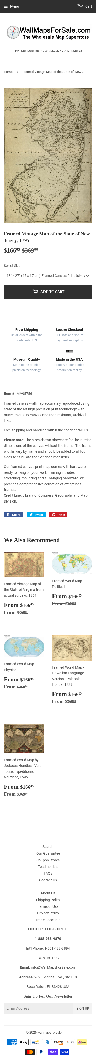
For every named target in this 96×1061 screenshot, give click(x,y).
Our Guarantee (48, 853)
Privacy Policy (48, 913)
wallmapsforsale (49, 1032)
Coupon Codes (48, 860)
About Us (48, 893)
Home (8, 72)
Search (48, 847)
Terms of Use (48, 906)
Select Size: (12, 266)
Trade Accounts (48, 920)
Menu (14, 6)
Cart (88, 6)
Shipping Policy (48, 900)
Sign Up (83, 1008)
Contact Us (48, 880)
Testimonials (48, 867)
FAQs (48, 873)
